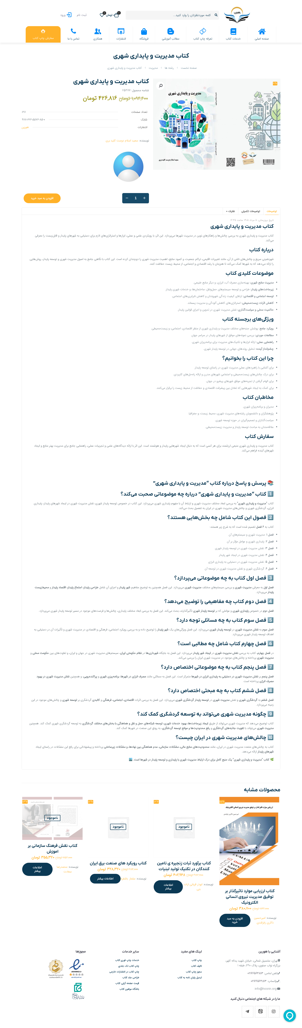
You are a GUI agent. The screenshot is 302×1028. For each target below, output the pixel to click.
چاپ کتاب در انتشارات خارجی (124, 972)
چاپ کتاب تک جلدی (128, 966)
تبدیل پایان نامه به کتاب (190, 977)
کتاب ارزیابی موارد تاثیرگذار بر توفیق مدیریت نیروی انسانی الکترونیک (249, 896)
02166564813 (255, 973)
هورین (25, 127)
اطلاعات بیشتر (168, 887)
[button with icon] (274, 1012)
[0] (102, 15)
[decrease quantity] (126, 198)
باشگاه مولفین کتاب (129, 989)
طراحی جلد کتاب (130, 977)
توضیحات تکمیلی (250, 211)
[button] (160, 86)
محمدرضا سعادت (64, 869)
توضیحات (272, 211)
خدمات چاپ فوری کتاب (127, 960)
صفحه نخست (189, 68)
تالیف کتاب (196, 966)
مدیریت (153, 68)
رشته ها (169, 68)
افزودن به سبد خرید (42, 198)
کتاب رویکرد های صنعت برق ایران (118, 863)
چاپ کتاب (197, 960)
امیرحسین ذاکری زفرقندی (264, 920)
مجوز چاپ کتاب (194, 972)
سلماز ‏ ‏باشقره (128, 878)
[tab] (271, 211)
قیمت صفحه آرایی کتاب (127, 983)
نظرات (230, 211)
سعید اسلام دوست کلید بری (122, 140)
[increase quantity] (144, 198)
